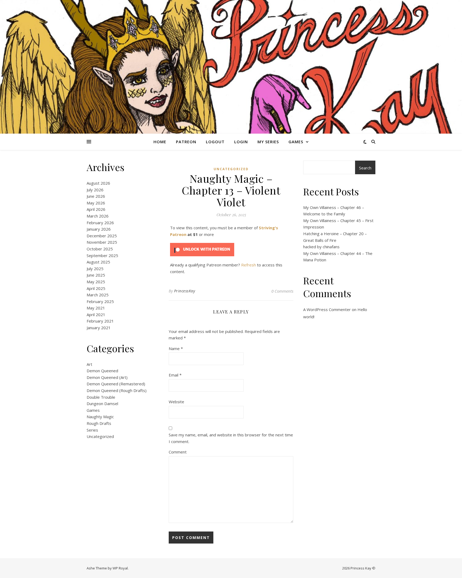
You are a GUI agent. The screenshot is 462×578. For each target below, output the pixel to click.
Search (365, 167)
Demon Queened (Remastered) (116, 383)
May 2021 (96, 308)
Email (175, 375)
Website (176, 401)
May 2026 (96, 202)
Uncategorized (100, 436)
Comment (178, 452)
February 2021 (100, 321)
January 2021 (99, 327)
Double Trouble (101, 397)
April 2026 (96, 209)
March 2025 (98, 294)
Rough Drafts (99, 423)
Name (176, 348)
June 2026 (96, 196)
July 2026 (95, 189)
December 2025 (102, 235)
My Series (268, 141)
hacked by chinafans (321, 246)
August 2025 (98, 262)
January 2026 (99, 229)
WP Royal (120, 568)
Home (159, 141)
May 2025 (96, 281)
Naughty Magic (100, 416)
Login (241, 141)
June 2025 (96, 275)
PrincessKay (184, 290)
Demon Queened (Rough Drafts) (117, 390)
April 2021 (96, 314)
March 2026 (98, 216)
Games (295, 141)
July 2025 (95, 268)
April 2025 (96, 288)
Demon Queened (102, 370)
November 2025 (102, 242)
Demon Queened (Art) (107, 377)
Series (92, 430)
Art (89, 364)
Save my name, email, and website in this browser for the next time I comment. (231, 438)
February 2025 (100, 301)
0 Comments (282, 291)
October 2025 (100, 248)
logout (215, 141)
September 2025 (102, 255)
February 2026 (100, 222)
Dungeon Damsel (102, 403)
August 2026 (98, 183)
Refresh (248, 264)
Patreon (186, 141)
